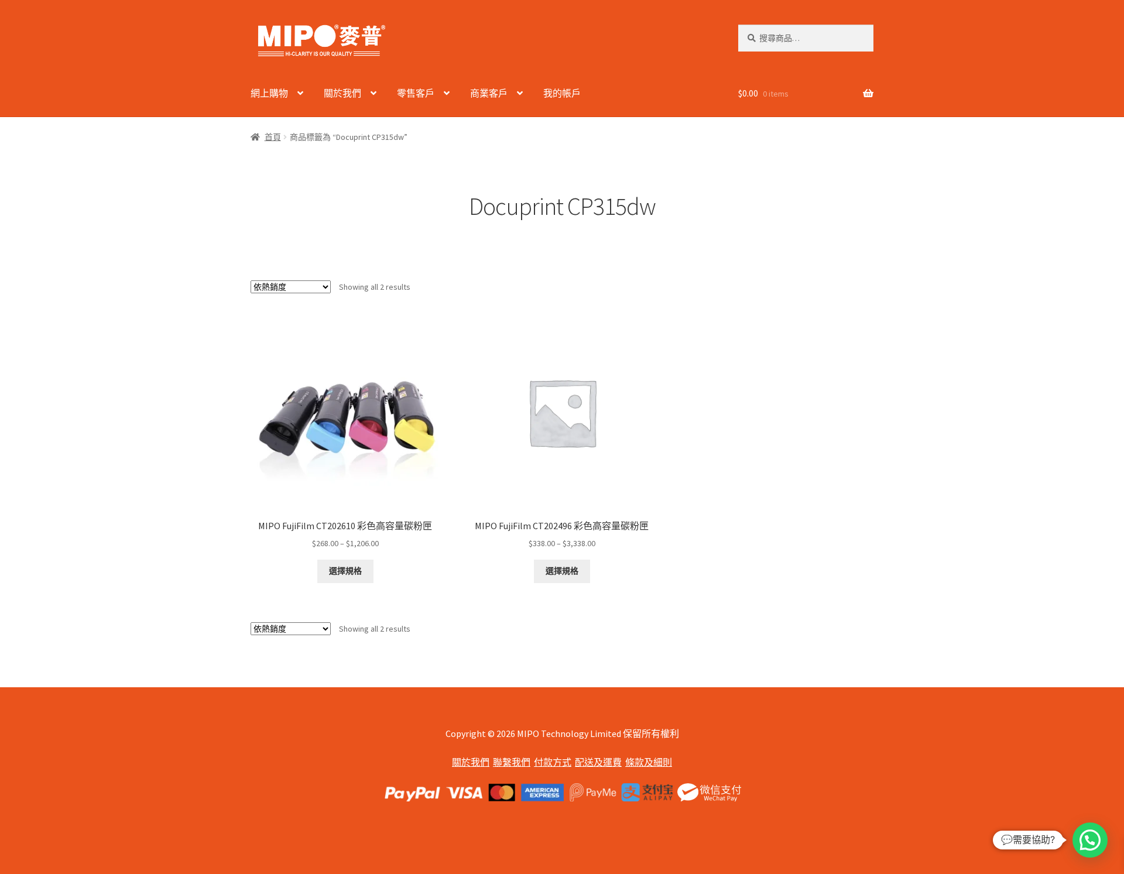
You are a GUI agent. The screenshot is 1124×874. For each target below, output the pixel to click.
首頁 (273, 137)
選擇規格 (345, 570)
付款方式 (552, 762)
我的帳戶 (562, 93)
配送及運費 (598, 762)
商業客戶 (489, 93)
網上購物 (269, 93)
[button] (1090, 840)
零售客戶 (415, 93)
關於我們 (342, 93)
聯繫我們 (511, 762)
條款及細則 (648, 762)
